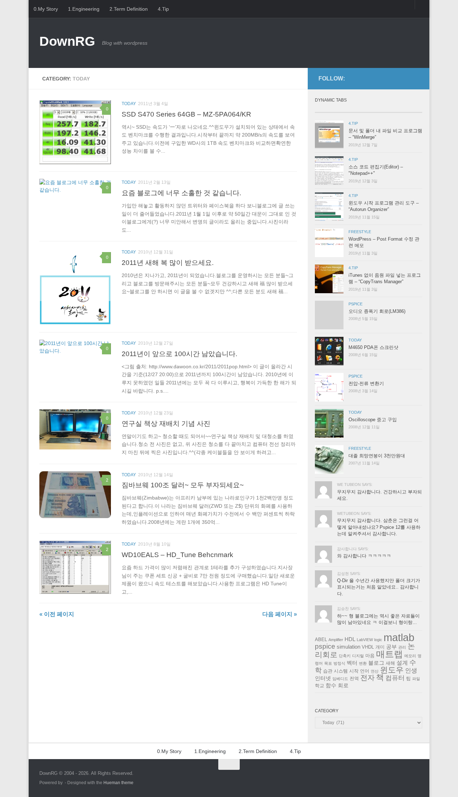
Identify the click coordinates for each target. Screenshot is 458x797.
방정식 (339, 663)
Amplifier (335, 640)
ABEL (321, 639)
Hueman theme (118, 782)
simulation (348, 647)
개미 (380, 647)
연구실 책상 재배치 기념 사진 (166, 423)
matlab (399, 637)
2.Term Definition (128, 9)
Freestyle (360, 232)
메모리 (410, 656)
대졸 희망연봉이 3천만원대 (377, 455)
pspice (325, 646)
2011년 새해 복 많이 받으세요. (168, 262)
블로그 (376, 663)
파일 (416, 679)
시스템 (341, 671)
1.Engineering (83, 9)
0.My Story (46, 9)
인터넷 (323, 678)
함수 (331, 685)
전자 (367, 678)
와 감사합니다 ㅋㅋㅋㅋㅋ (364, 556)
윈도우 (392, 669)
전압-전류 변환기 (366, 383)
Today (129, 103)
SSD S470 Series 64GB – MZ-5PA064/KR (186, 114)
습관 (327, 671)
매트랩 (389, 654)
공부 (391, 647)
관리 (402, 647)
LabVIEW (365, 640)
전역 (354, 678)
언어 (364, 671)
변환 (363, 663)
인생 (411, 670)
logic (378, 640)
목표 (328, 663)
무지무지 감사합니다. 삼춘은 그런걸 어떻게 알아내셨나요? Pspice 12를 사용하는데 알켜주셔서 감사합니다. (378, 527)
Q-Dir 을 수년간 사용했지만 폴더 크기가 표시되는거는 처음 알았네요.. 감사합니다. (378, 587)
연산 (375, 671)
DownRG (67, 41)
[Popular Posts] (355, 109)
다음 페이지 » (279, 614)
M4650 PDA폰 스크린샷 (373, 347)
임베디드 (340, 679)
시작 (354, 671)
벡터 (352, 663)
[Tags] (408, 109)
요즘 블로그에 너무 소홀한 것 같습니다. (181, 193)
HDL (350, 639)
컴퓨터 (395, 678)
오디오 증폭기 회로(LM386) (377, 311)
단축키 (345, 656)
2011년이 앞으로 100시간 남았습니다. (179, 354)
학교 (319, 685)
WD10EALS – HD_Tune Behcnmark (177, 555)
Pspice (355, 304)
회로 (343, 685)
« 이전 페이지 (56, 614)
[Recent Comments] (382, 109)
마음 (370, 655)
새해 (390, 663)
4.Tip (163, 9)
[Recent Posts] (328, 109)
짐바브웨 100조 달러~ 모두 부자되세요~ (183, 485)
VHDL (368, 647)
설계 (402, 663)
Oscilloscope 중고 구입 (373, 419)
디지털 (358, 656)
